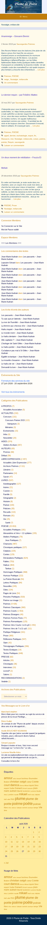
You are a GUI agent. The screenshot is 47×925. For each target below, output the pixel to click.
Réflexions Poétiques (12, 639)
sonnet (24, 808)
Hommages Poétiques (12, 572)
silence (14, 807)
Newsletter (7, 438)
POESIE (15, 76)
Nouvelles (7, 586)
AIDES (4, 441)
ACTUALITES (7, 413)
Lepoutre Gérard (8, 263)
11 (12, 842)
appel (6, 136)
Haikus (6, 565)
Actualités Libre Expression (15, 462)
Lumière (11, 795)
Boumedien (33, 778)
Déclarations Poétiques (13, 558)
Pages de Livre (9, 593)
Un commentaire (11, 83)
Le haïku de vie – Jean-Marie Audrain (17, 364)
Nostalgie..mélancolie (19, 79)
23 (40, 846)
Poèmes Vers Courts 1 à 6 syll (16, 625)
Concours (7, 417)
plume (20, 798)
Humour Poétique (10, 575)
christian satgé (18, 781)
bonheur (25, 778)
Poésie (6, 505)
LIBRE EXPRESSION (10, 459)
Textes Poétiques (10, 653)
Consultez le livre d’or (10, 761)
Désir (36, 785)
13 (23, 842)
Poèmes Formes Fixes (13, 618)
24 (6, 851)
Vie (4, 519)
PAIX (12, 799)
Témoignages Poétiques (13, 646)
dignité (31, 785)
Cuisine (6, 491)
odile (8, 799)
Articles (6, 660)
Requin (11, 142)
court (7, 785)
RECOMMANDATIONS (11, 678)
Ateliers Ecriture (10, 445)
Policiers (7, 508)
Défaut (4, 455)
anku (14, 778)
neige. (6, 79)
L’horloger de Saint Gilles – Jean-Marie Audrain (21, 343)
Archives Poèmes (11, 466)
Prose (14, 205)
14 (28, 842)
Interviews (7, 667)
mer (12, 139)
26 (17, 851)
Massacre (5, 139)
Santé (7, 522)
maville (16, 794)
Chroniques (8, 664)
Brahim (6, 782)
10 (6, 842)
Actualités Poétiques (12, 530)
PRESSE (5, 657)
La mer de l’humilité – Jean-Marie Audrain (18, 322)
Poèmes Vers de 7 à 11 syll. (15, 628)
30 (40, 851)
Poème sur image (10, 600)
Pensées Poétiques (11, 597)
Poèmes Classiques (11, 607)
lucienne (26, 791)
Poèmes (7, 76)
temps (36, 808)
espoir (30, 136)
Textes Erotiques (10, 650)
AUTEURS (6, 448)
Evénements (8, 431)
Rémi (6, 808)
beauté (19, 778)
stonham (30, 807)
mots (32, 794)
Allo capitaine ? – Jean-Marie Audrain (17, 340)
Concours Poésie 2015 (15, 420)
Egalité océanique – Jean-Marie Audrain (18, 357)
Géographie (8, 498)
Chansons (7, 544)
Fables (6, 561)
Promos (6, 452)
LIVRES (4, 480)
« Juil (6, 863)
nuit (5, 799)
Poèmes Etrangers (11, 614)
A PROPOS (6, 406)
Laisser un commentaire (14, 145)
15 (34, 842)
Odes (5, 590)
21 (28, 846)
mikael (23, 794)
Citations (7, 551)
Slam (5, 643)
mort (29, 795)
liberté (19, 791)
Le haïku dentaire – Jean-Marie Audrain (18, 336)
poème (42, 139)
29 (34, 851)
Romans (7, 515)
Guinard (18, 788)
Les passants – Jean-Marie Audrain (16, 315)
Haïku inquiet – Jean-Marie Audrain (16, 329)
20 (23, 846)
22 (34, 846)
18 (12, 846)
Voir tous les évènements (13, 391)
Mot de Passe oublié (10, 229)
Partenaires (8, 473)
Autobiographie (9, 484)
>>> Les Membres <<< (11, 243)
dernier (13, 136)
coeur (29, 782)
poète (28, 803)
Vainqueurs (12, 424)
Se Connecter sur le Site (11, 226)
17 (6, 846)
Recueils (7, 512)
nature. (37, 795)
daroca (14, 785)
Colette (35, 782)
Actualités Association (12, 409)
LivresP (6, 671)
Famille (6, 494)
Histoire (6, 501)
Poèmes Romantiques (12, 621)
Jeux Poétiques (11, 540)
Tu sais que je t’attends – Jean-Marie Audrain (20, 319)
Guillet (12, 788)
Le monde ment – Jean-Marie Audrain (17, 333)
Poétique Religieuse (11, 632)
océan (35, 139)
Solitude (19, 807)
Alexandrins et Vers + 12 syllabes (17, 533)
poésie (4, 142)
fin (35, 136)
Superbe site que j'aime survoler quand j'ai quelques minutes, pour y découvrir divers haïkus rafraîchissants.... (23, 735)
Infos (5, 434)
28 (28, 851)
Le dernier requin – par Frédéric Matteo (19, 95)
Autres (6, 487)
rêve (9, 807)
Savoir (6, 477)
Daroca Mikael (24, 785)
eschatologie (22, 136)
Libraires (7, 470)
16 (40, 842)
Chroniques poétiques (12, 547)
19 (17, 846)
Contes (6, 554)
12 (17, 842)
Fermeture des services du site (15, 380)
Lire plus (41, 70)
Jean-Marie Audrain (9, 257)
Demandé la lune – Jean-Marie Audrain (17, 367)
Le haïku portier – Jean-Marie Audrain (17, 347)
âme (5, 810)
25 (12, 851)
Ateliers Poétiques (11, 537)
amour (8, 778)
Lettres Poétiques (10, 582)
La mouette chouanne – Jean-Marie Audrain (19, 360)
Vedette (4, 681)
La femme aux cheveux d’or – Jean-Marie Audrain (22, 326)
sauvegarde (20, 142)
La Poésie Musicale (11, 579)
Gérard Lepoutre (27, 788)
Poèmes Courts (10, 611)
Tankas (8, 568)
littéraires (9, 427)
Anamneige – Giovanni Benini (15, 36)
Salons (6, 674)
